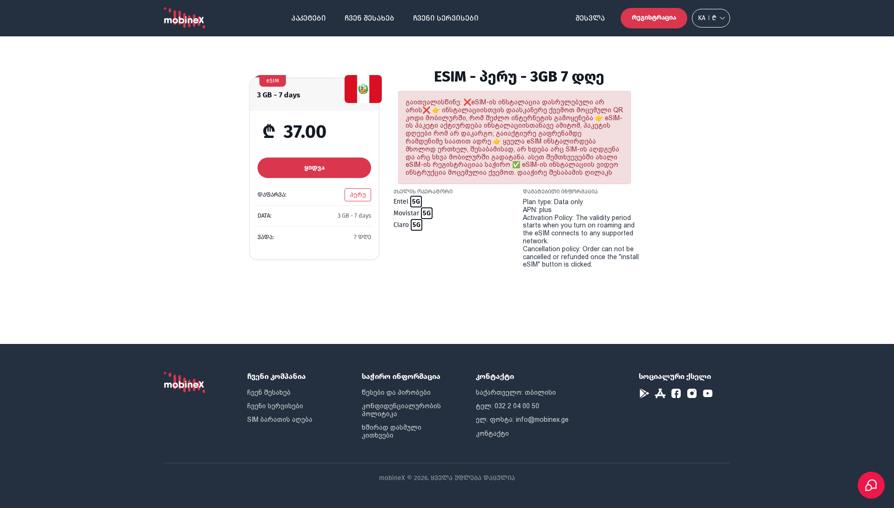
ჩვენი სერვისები (446, 18)
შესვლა (590, 18)
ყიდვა (315, 168)
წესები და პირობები (396, 392)
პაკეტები (308, 18)
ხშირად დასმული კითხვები (391, 431)
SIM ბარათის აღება (279, 419)
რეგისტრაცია (654, 17)
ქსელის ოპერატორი (423, 191)
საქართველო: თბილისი (516, 392)
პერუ (358, 194)
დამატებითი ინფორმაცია (560, 191)
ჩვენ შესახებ (369, 18)
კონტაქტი (492, 433)
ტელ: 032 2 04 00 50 (507, 406)
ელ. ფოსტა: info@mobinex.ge (522, 419)
